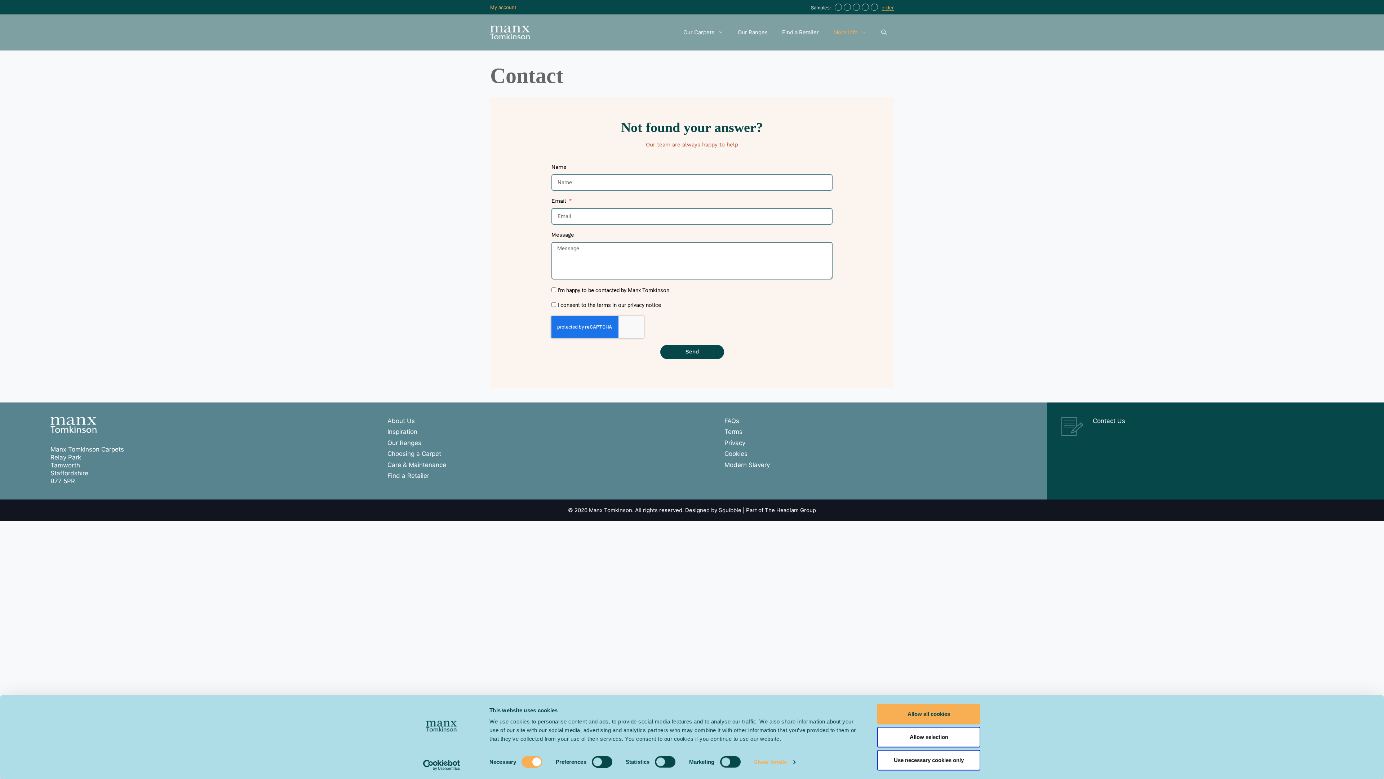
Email (559, 201)
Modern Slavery (747, 464)
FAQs (731, 420)
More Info (845, 32)
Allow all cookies (929, 714)
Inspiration (402, 431)
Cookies (736, 453)
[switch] (602, 761)
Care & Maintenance (416, 464)
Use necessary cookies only (929, 760)
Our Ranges (753, 32)
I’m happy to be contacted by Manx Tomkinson (613, 290)
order (888, 7)
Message (562, 235)
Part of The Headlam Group (781, 510)
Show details (770, 762)
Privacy (734, 442)
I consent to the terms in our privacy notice (609, 305)
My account (503, 7)
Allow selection (929, 737)
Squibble (730, 510)
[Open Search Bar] (884, 32)
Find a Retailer (800, 32)
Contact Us (1109, 420)
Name (559, 167)
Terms (733, 431)
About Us (401, 420)
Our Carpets (698, 32)
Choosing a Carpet (414, 453)
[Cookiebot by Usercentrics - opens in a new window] (441, 765)
